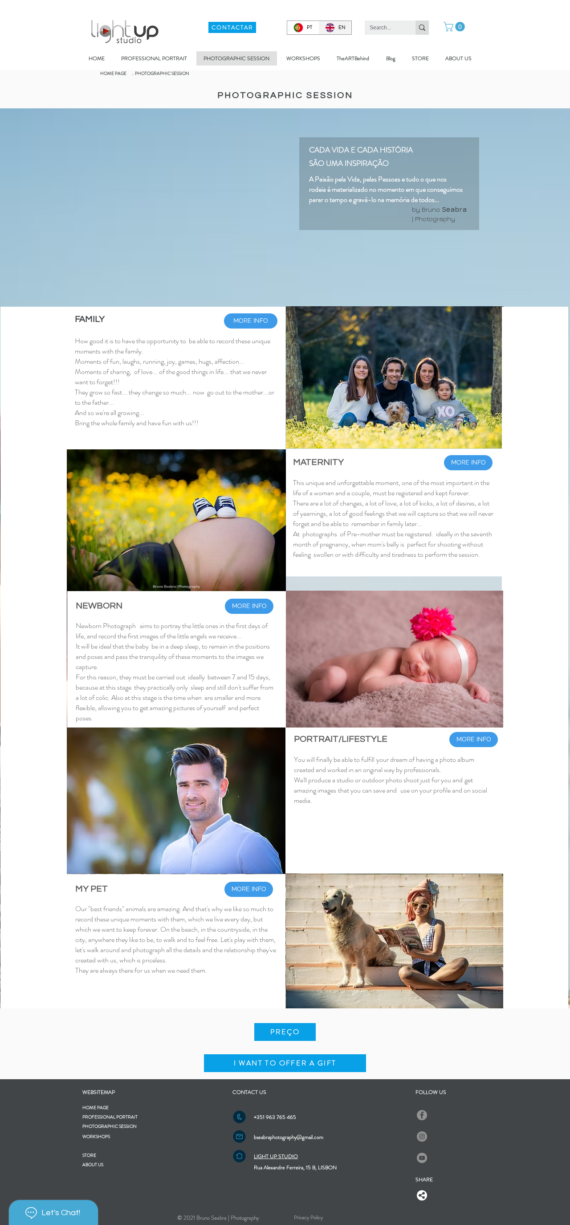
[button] (455, 27)
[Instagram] (422, 1136)
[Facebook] (422, 1115)
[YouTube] (422, 1158)
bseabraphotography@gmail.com (288, 1137)
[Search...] (422, 28)
